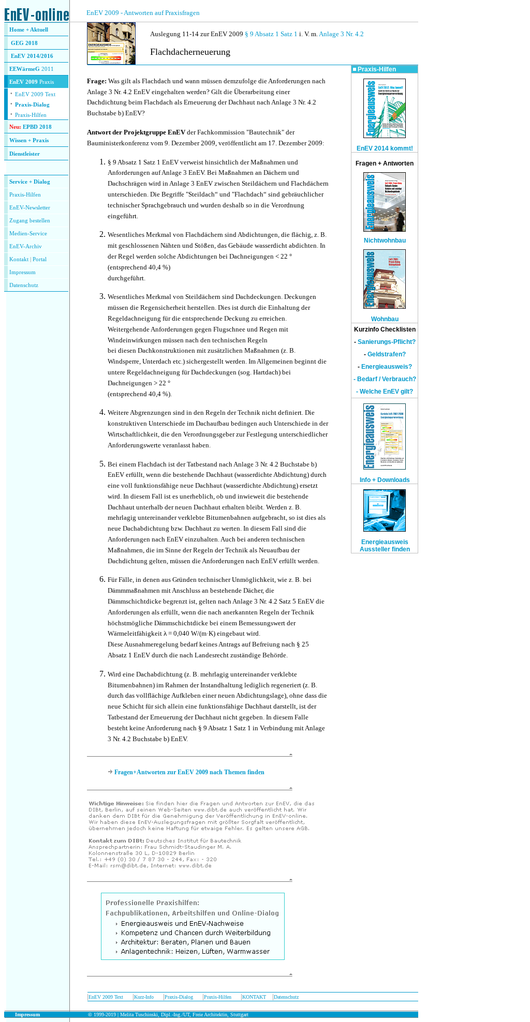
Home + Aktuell (28, 30)
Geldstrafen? (386, 354)
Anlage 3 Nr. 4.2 (341, 34)
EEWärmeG (24, 69)
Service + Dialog (29, 182)
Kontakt (18, 259)
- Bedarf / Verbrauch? (385, 379)
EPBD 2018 (37, 127)
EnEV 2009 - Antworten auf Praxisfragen (143, 13)
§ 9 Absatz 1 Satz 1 (271, 34)
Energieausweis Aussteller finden (385, 545)
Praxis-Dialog (32, 105)
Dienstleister (24, 154)
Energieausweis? (386, 366)
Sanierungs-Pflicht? (387, 341)
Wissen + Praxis (29, 140)
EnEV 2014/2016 (32, 56)
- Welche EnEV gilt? (384, 391)
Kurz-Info (144, 997)
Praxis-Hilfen (31, 115)
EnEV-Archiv (25, 246)
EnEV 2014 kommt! (385, 148)
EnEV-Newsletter (29, 208)
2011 (47, 69)
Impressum (22, 272)
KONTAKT (254, 997)
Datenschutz (286, 997)
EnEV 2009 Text (106, 997)
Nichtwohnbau (385, 240)
